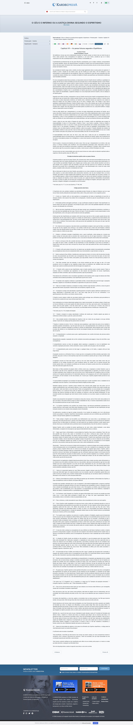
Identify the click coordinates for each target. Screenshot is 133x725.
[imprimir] (108, 44)
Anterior (58, 652)
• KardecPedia (85, 701)
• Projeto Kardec (96, 701)
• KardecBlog (85, 705)
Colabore (103, 697)
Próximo (105, 652)
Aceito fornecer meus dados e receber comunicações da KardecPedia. (79, 672)
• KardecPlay (85, 703)
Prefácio (26, 38)
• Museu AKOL (95, 703)
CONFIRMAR (104, 668)
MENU (28, 3)
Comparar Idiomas (98, 43)
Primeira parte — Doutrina (30, 41)
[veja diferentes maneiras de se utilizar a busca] (47, 12)
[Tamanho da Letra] (105, 44)
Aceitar (95, 723)
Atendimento (104, 699)
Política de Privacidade (86, 723)
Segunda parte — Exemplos (31, 44)
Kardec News (104, 701)
